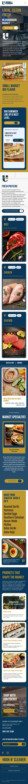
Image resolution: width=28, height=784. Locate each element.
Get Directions (6, 728)
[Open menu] (25, 3)
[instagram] (7, 753)
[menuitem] (10, 732)
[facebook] (3, 753)
